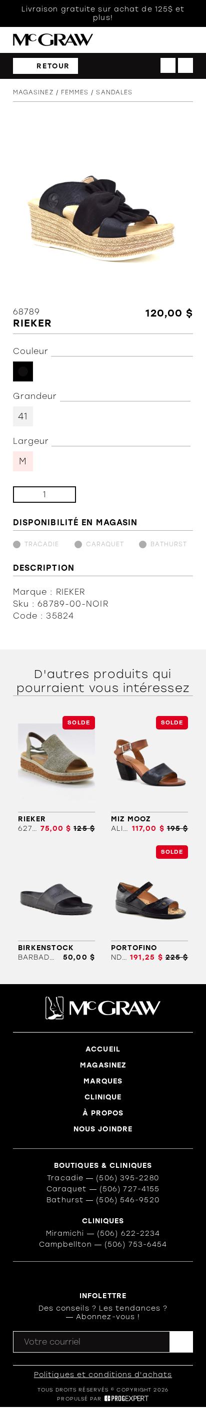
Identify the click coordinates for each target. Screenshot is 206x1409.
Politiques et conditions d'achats (103, 1375)
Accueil (103, 1049)
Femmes (75, 92)
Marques (103, 1081)
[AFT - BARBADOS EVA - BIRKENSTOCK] (56, 903)
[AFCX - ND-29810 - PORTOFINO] (149, 903)
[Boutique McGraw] (53, 39)
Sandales (114, 92)
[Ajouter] (60, 494)
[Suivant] (185, 65)
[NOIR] (23, 371)
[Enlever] (29, 494)
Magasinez (33, 92)
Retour (53, 66)
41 (23, 416)
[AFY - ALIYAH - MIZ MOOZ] (149, 774)
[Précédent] (168, 65)
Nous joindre (103, 1129)
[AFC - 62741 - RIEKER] (56, 774)
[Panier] (168, 40)
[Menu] (188, 40)
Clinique (103, 1097)
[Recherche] (147, 40)
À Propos (103, 1113)
